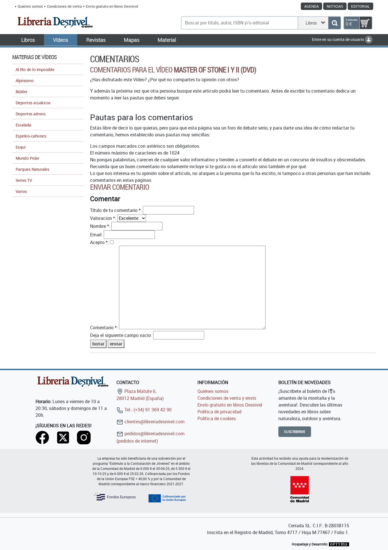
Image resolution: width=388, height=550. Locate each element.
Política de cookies (216, 418)
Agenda (311, 6)
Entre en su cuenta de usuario (338, 39)
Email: (96, 235)
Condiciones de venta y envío (226, 398)
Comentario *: (104, 327)
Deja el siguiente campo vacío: (121, 335)
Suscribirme (294, 431)
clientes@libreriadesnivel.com (154, 421)
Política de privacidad (219, 412)
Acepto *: (99, 242)
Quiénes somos (30, 6)
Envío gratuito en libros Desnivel (112, 6)
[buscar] (334, 23)
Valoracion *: (103, 218)
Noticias (335, 6)
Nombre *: (100, 226)
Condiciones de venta (64, 6)
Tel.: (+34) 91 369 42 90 (147, 410)
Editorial (360, 6)
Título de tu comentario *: (116, 210)
